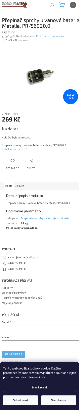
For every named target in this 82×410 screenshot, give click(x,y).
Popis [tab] (8, 186)
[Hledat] (52, 5)
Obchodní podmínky (14, 293)
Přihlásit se (13, 354)
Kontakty (7, 288)
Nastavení (39, 387)
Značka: (16, 40)
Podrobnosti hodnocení (50, 36)
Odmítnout (20, 400)
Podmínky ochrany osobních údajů (22, 298)
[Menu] (73, 5)
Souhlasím (58, 400)
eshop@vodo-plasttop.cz (23, 257)
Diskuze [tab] (19, 186)
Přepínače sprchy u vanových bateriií (44, 218)
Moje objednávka (12, 303)
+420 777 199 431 (18, 263)
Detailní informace (12, 149)
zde (42, 377)
